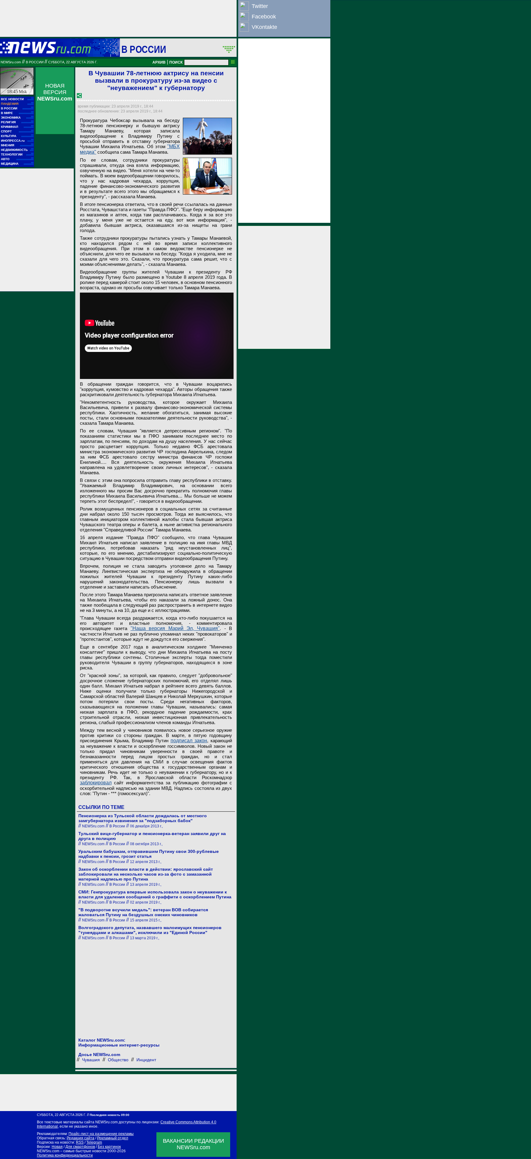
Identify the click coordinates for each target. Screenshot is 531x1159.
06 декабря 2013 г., (146, 826)
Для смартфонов (80, 1147)
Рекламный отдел (112, 1138)
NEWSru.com (11, 62)
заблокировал (96, 782)
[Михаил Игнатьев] (207, 176)
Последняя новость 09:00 (109, 1115)
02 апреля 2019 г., (145, 902)
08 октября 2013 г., (146, 844)
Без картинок (109, 1147)
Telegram (94, 1142)
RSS (80, 1142)
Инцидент (146, 1059)
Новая (57, 1147)
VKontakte (264, 27)
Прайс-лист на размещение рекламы (101, 1134)
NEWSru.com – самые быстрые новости (71, 1151)
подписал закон (189, 740)
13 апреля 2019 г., (145, 884)
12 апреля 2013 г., (145, 862)
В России (143, 49)
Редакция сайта (80, 1138)
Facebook (264, 17)
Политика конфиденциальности (65, 1155)
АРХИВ (159, 62)
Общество (118, 1059)
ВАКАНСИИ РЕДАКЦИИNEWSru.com (193, 1144)
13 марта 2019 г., (144, 938)
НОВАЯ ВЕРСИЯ (54, 92)
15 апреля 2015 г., (145, 920)
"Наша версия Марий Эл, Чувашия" (175, 628)
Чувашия (91, 1059)
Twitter (260, 6)
